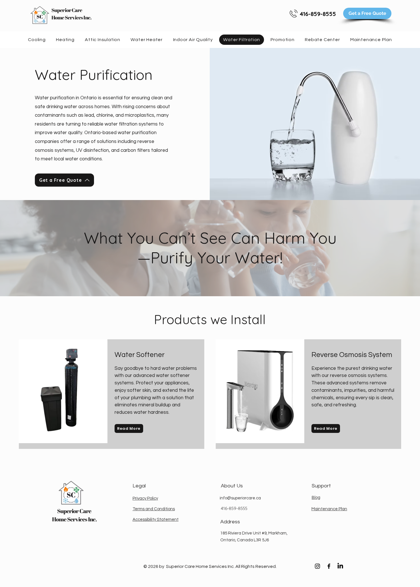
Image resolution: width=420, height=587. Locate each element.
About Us (232, 486)
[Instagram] (317, 566)
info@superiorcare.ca (240, 498)
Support (321, 486)
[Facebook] (328, 566)
